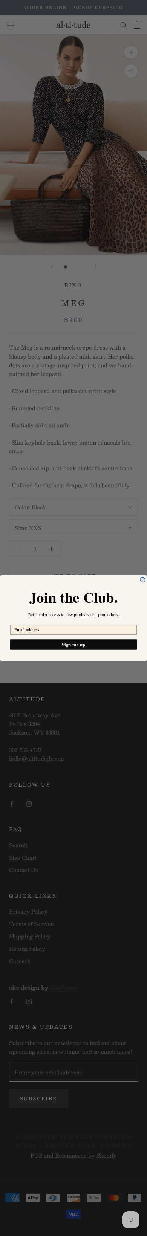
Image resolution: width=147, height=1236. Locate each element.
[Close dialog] (142, 579)
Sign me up (73, 644)
